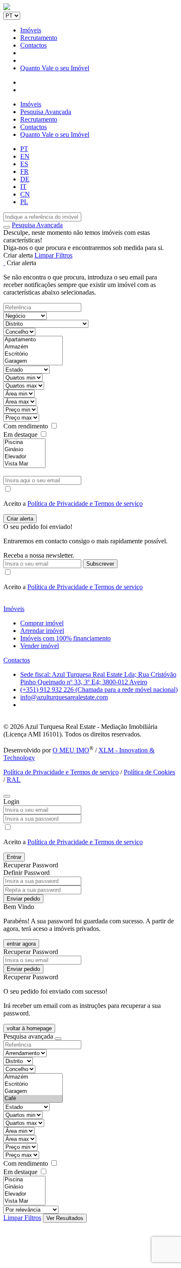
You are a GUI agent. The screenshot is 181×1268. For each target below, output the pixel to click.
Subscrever (100, 564)
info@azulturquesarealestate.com (64, 697)
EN (24, 156)
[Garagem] (33, 361)
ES (24, 163)
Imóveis (30, 30)
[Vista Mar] (24, 464)
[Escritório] (33, 354)
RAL (14, 779)
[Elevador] (24, 456)
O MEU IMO (71, 750)
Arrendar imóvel (42, 630)
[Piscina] (24, 442)
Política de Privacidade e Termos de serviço (85, 503)
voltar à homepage (29, 1028)
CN (25, 194)
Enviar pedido (23, 899)
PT (24, 148)
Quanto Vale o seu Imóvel (54, 68)
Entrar (14, 857)
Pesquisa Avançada (45, 111)
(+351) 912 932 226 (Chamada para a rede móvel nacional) (99, 689)
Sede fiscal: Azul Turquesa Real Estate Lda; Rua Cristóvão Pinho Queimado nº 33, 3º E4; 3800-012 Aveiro (98, 678)
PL (24, 201)
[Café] (33, 1098)
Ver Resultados (64, 1218)
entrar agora (21, 944)
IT (23, 186)
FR (24, 171)
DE (24, 179)
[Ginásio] (24, 449)
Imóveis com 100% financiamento (65, 638)
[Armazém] (33, 347)
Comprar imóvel (42, 623)
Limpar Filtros (53, 255)
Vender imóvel (39, 645)
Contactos (33, 45)
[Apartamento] (33, 339)
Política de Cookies (149, 772)
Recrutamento (38, 37)
